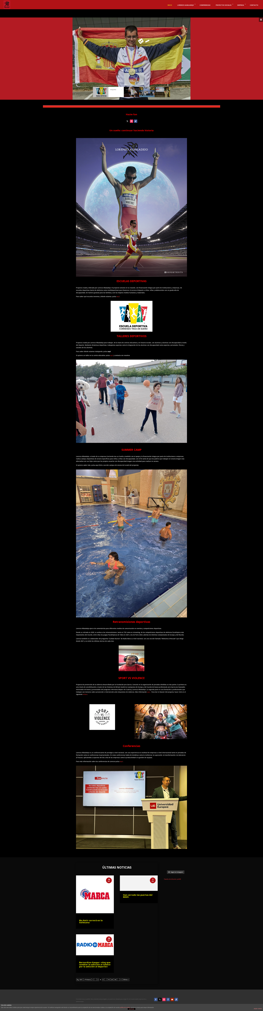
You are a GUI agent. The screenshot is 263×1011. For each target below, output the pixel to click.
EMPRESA (240, 5)
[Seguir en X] (127, 121)
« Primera (87, 980)
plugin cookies (258, 1008)
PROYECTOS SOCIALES (223, 5)
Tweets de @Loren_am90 (172, 879)
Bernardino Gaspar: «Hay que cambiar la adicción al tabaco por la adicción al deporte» (94, 964)
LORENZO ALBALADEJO (185, 5)
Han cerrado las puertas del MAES (137, 896)
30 (115, 980)
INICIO (170, 5)
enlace (85, 694)
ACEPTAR (131, 1009)
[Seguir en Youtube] (172, 999)
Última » (126, 980)
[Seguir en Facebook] (155, 999)
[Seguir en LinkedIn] (168, 999)
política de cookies (125, 1007)
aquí (118, 296)
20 (112, 980)
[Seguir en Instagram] (131, 121)
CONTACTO (254, 5)
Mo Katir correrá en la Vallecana (91, 921)
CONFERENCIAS (205, 5)
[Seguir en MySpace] (135, 121)
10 (109, 980)
